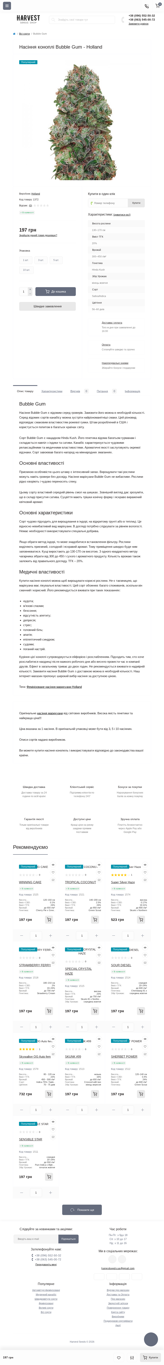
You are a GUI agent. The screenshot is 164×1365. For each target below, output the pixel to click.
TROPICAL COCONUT (80, 882)
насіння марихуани (50, 713)
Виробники (118, 1316)
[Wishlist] (53, 872)
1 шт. (26, 260)
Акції (118, 1325)
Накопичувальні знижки (115, 363)
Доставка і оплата (112, 322)
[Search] (53, 20)
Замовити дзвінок (138, 23)
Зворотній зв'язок (118, 1303)
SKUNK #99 (73, 1056)
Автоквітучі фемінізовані (46, 1290)
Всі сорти (24, 33)
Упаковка (24, 250)
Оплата (106, 344)
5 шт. (56, 260)
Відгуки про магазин (118, 1290)
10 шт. (26, 270)
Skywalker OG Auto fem (35, 1056)
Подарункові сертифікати (118, 1321)
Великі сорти (46, 1307)
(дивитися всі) (121, 214)
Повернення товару (118, 1307)
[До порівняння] (132, 1357)
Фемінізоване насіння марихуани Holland (54, 686)
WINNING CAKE (30, 882)
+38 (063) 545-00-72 (142, 19)
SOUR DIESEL (121, 965)
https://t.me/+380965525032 (112, 1259)
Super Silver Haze (123, 882)
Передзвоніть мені (46, 1264)
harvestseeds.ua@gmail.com (118, 1268)
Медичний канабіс (46, 1294)
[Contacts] (146, 6)
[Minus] (30, 294)
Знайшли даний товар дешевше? (38, 235)
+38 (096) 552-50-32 (142, 15)
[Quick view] (53, 865)
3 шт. (41, 260)
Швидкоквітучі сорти (46, 1299)
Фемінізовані (46, 1303)
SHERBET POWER (124, 1056)
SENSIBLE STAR (30, 1139)
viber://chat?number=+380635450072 (122, 1259)
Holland (35, 193)
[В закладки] (119, 1357)
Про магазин (118, 1299)
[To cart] (49, 920)
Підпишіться (68, 1239)
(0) (30, 205)
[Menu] (7, 6)
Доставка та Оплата (118, 1294)
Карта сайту (118, 1312)
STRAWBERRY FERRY (35, 965)
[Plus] (30, 289)
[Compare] (53, 880)
